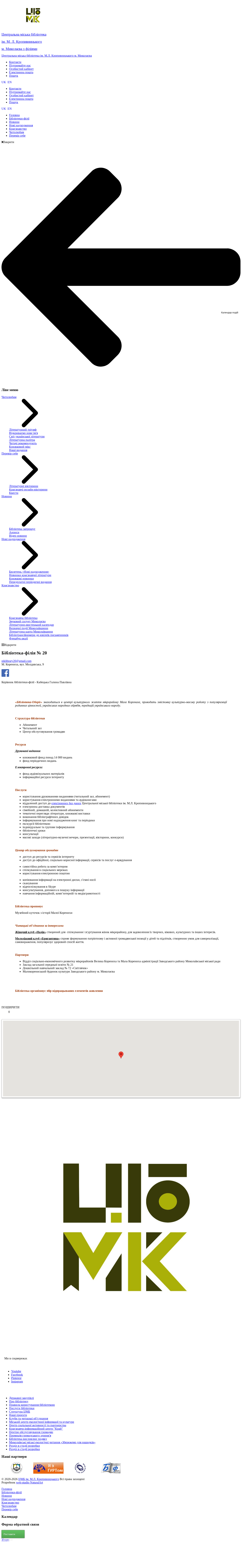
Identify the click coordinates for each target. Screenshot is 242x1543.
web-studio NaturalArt (29, 1482)
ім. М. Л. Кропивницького (22, 42)
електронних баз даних (66, 803)
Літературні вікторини (23, 486)
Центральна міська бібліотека (24, 34)
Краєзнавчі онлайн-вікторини (28, 489)
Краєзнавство (10, 585)
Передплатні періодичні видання (30, 582)
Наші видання (18, 450)
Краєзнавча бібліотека (23, 618)
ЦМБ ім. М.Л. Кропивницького (38, 1479)
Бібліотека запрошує (22, 529)
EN (10, 82)
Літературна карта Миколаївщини (31, 631)
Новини (7, 496)
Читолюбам (9, 397)
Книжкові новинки (21, 578)
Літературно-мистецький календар (31, 624)
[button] (121, 1055)
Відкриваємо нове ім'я (23, 433)
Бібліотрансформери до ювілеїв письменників (38, 635)
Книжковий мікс (20, 446)
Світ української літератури (27, 436)
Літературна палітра (22, 439)
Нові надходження (13, 539)
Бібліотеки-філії (12, 1492)
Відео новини (18, 535)
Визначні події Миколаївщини (28, 628)
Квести (13, 493)
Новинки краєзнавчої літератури (30, 575)
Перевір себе (10, 453)
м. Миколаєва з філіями (19, 49)
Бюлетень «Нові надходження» (29, 571)
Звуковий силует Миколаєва (27, 621)
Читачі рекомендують (23, 443)
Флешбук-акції (18, 638)
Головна (7, 1489)
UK (4, 82)
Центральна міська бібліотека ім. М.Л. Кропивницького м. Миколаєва (47, 55)
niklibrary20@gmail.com (16, 661)
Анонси (14, 532)
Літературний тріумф (22, 429)
